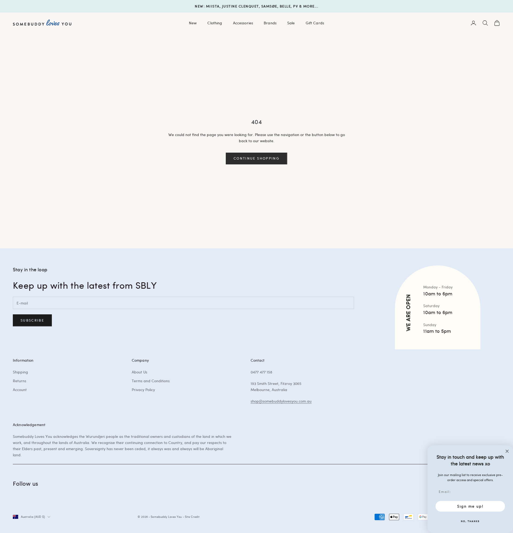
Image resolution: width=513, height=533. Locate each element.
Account (20, 389)
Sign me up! (470, 506)
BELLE (285, 6)
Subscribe (32, 320)
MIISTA (213, 6)
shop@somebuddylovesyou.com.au (281, 401)
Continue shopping (256, 158)
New (193, 22)
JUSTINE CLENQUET (240, 6)
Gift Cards (315, 22)
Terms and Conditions (151, 380)
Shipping (20, 371)
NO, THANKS (470, 521)
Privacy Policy (143, 389)
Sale (291, 22)
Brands (270, 22)
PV (295, 6)
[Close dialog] (507, 451)
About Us (139, 371)
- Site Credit (191, 517)
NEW (199, 6)
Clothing (214, 22)
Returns (19, 380)
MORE (309, 6)
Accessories (243, 22)
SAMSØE (269, 6)
